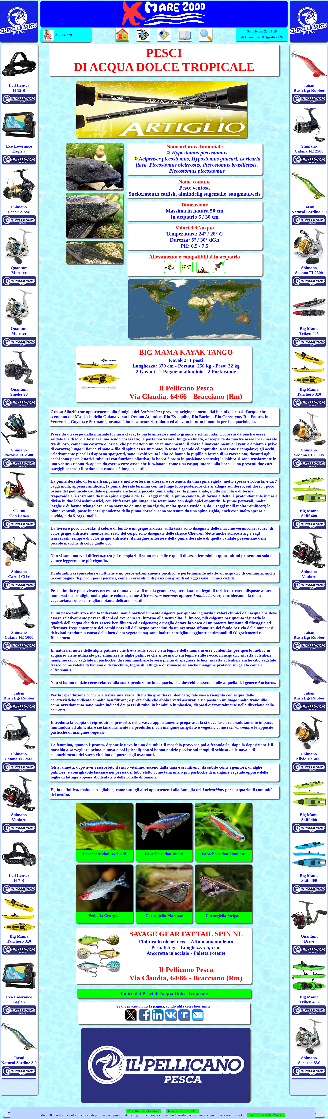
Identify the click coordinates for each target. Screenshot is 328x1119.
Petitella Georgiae (104, 915)
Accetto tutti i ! (143, 1111)
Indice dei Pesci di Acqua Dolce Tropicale (164, 993)
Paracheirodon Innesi (164, 853)
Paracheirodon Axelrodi (104, 853)
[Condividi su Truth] (183, 1020)
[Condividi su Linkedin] (157, 1020)
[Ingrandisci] (194, 309)
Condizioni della (266, 1115)
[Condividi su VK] (170, 1020)
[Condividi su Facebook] (144, 1020)
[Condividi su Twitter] (130, 1020)
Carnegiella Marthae (164, 915)
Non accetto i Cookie (182, 1111)
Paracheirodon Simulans (224, 853)
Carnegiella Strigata (224, 915)
